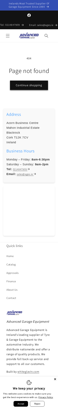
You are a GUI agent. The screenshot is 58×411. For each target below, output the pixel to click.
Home (10, 256)
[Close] (55, 379)
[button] (8, 35)
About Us (12, 289)
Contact (11, 298)
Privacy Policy (46, 397)
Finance (11, 281)
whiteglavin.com (28, 371)
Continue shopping (29, 85)
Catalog (11, 264)
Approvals (12, 273)
